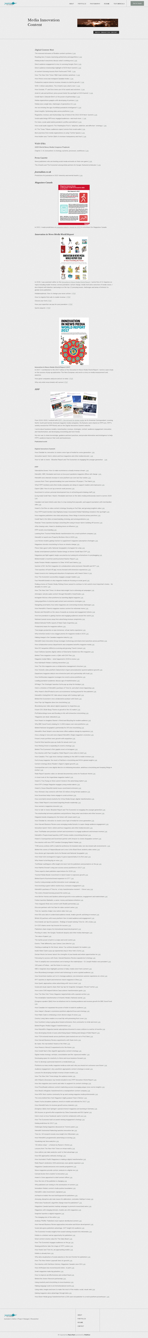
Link (74, 53)
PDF (74, 293)
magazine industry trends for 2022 (68, 227)
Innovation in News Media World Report (76, 282)
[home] (10, 3)
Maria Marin (71, 1335)
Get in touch (137, 3)
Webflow (87, 1335)
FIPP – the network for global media (71, 420)
